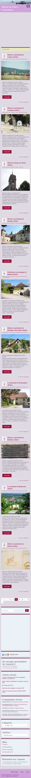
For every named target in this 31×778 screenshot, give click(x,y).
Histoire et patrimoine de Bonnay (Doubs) (15, 545)
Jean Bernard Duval (6, 704)
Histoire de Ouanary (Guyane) (16, 708)
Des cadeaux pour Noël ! (7, 685)
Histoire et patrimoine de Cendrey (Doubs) (15, 56)
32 (13, 599)
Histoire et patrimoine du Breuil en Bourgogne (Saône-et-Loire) (15, 715)
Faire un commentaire (24, 102)
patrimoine (25, 112)
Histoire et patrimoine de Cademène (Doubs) (15, 109)
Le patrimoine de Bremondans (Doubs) (17, 384)
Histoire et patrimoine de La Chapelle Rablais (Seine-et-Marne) (14, 705)
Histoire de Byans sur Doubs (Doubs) (16, 164)
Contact (21, 772)
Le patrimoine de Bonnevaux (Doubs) (16, 487)
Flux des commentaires (7, 749)
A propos (27, 772)
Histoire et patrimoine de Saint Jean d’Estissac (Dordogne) (15, 711)
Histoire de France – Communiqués (10, 8)
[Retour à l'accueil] (15, 2)
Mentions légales (14, 772)
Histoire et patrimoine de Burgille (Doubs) (15, 220)
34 (19, 599)
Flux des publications (7, 747)
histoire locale (20, 112)
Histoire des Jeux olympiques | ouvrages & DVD (13, 688)
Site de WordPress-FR (7, 752)
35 (22, 599)
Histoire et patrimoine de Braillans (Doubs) (15, 438)
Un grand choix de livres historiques (9, 666)
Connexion (4, 744)
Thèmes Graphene (14, 776)
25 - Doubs (16, 112)
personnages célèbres (6, 277)
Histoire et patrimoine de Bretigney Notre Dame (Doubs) (17, 329)
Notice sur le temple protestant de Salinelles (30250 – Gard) (14, 691)
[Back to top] (27, 774)
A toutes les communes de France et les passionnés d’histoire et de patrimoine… (13, 677)
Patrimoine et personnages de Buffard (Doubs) (17, 273)
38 (28, 599)
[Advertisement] (15, 30)
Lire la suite (7, 97)
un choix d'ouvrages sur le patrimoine (10, 668)
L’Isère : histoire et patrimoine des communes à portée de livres (15, 681)
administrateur (6, 112)
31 (10, 599)
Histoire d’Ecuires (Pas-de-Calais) (20, 701)
